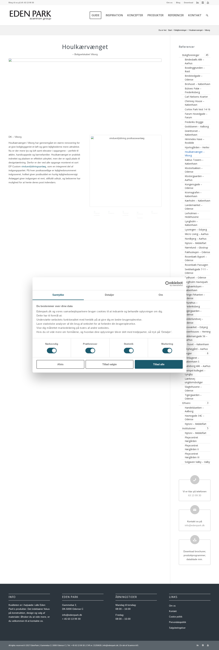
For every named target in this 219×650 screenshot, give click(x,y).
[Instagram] (202, 2)
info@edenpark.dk (195, 525)
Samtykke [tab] (58, 294)
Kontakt (173, 611)
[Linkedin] (197, 2)
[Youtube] (207, 2)
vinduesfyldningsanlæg (33, 166)
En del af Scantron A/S (129, 645)
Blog (178, 3)
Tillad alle (158, 364)
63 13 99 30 (194, 495)
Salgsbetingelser (177, 628)
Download (188, 3)
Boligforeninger (180, 30)
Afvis (60, 364)
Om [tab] (161, 294)
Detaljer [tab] (109, 294)
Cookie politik (175, 616)
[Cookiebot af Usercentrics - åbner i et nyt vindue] (168, 283)
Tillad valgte (109, 364)
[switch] (90, 350)
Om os (169, 3)
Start (170, 30)
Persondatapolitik (177, 622)
